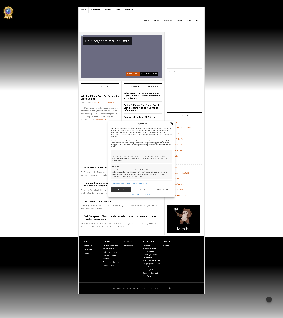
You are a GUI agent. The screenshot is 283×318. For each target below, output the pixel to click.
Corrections (88, 249)
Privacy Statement (145, 194)
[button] (171, 124)
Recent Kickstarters (111, 262)
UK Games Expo (176, 190)
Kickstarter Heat (176, 150)
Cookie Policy (135, 194)
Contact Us (87, 246)
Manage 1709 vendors (119, 183)
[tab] (133, 74)
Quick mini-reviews (110, 252)
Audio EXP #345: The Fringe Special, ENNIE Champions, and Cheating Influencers (142, 108)
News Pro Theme (133, 288)
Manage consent (269, 299)
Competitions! (108, 266)
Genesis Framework (149, 288)
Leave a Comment (110, 103)
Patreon (166, 246)
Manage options (163, 189)
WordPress (161, 288)
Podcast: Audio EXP (178, 195)
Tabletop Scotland (177, 184)
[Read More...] (101, 119)
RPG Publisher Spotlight (179, 173)
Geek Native (97, 23)
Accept (121, 189)
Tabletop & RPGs (132, 74)
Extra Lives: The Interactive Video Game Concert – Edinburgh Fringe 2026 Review (142, 96)
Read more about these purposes (137, 183)
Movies (154, 74)
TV (141, 74)
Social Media (175, 178)
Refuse (142, 189)
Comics (147, 74)
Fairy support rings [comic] (97, 201)
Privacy (86, 253)
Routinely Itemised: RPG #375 (108, 41)
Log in (168, 288)
